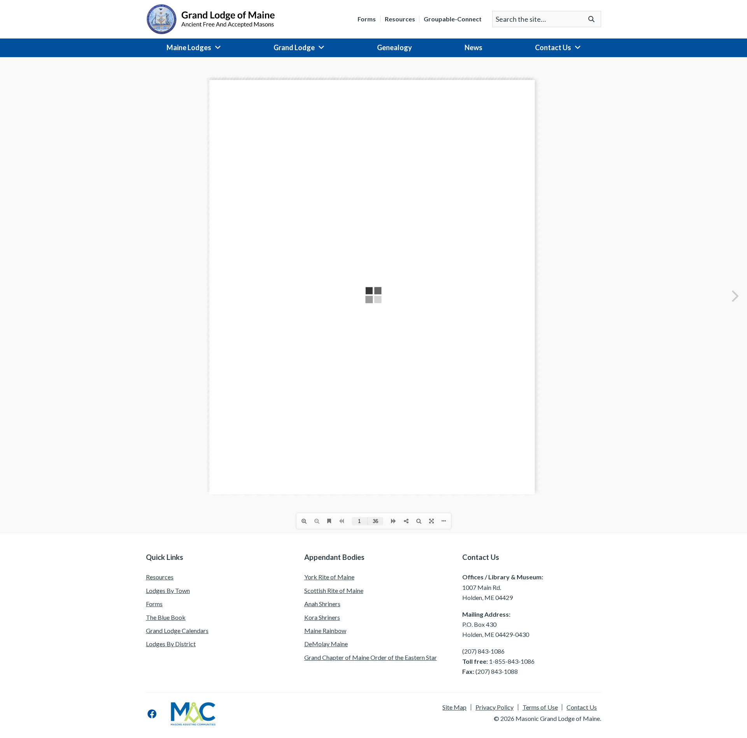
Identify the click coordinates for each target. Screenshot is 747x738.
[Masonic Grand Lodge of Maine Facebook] (152, 714)
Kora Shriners (322, 617)
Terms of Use (540, 707)
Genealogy (394, 47)
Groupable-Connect (453, 19)
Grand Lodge (294, 47)
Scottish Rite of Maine (333, 590)
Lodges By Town (168, 590)
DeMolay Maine (326, 643)
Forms (367, 19)
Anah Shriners (322, 603)
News (473, 47)
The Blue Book (166, 617)
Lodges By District (171, 643)
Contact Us (553, 47)
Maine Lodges (189, 47)
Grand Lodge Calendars (177, 630)
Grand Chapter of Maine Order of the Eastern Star (370, 657)
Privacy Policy (494, 707)
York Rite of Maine (329, 577)
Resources (400, 19)
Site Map (454, 707)
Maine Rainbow (325, 630)
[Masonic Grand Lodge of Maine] (210, 18)
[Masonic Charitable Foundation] (193, 714)
